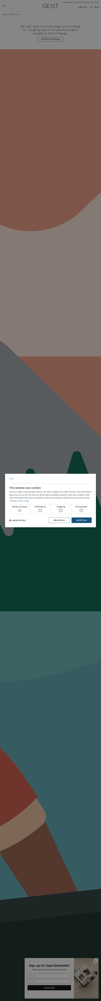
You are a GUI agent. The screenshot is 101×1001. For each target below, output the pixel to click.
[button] (17, 520)
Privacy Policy (23, 501)
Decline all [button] (59, 520)
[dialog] (50, 500)
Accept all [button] (81, 520)
